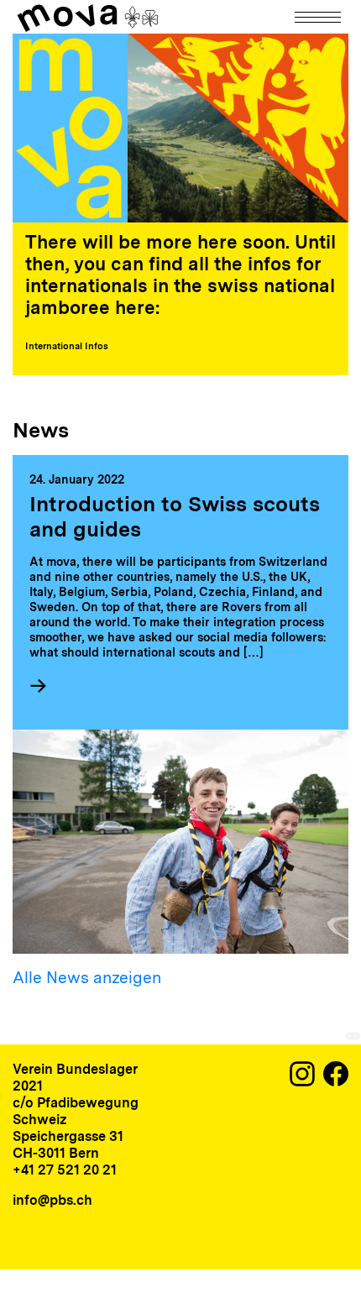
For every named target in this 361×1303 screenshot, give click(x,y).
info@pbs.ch (52, 1200)
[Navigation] (319, 17)
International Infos (66, 346)
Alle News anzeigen (87, 977)
